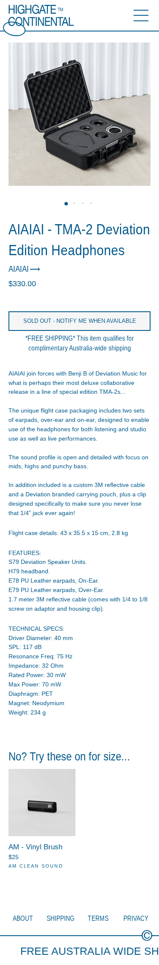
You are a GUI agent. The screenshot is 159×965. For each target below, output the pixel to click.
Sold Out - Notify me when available (79, 321)
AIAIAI (18, 268)
